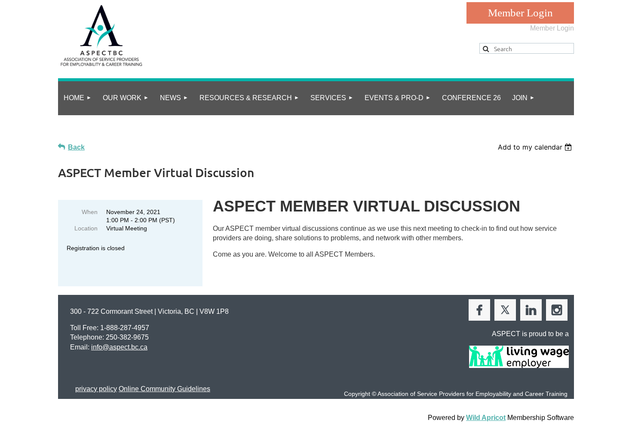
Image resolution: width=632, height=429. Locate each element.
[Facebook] (479, 310)
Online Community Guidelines (164, 388)
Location (86, 228)
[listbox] (536, 147)
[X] (505, 310)
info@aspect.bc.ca (119, 347)
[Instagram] (557, 310)
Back (76, 147)
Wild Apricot (486, 417)
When (90, 211)
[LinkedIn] (531, 310)
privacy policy (96, 388)
